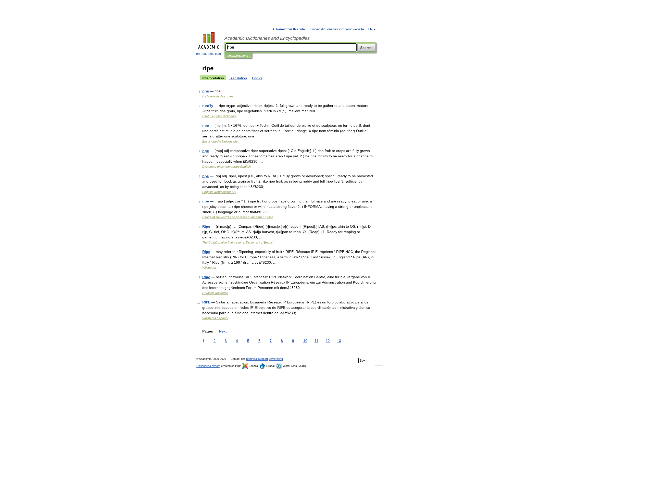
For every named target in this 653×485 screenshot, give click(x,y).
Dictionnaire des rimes (217, 96)
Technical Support (257, 358)
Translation (238, 78)
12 (328, 341)
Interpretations (238, 55)
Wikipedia (209, 268)
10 (305, 341)
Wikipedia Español (215, 318)
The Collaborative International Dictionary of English (238, 242)
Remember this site (291, 29)
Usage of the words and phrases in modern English (237, 217)
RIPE (206, 302)
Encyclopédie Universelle (220, 141)
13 (339, 341)
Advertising (276, 358)
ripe (205, 91)
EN (370, 29)
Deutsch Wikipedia (215, 293)
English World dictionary (219, 192)
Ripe (206, 226)
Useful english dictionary (219, 116)
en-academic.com (208, 54)
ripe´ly (207, 106)
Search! (366, 48)
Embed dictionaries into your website (337, 29)
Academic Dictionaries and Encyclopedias (267, 38)
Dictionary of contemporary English (226, 167)
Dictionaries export (208, 365)
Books (257, 78)
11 (316, 341)
